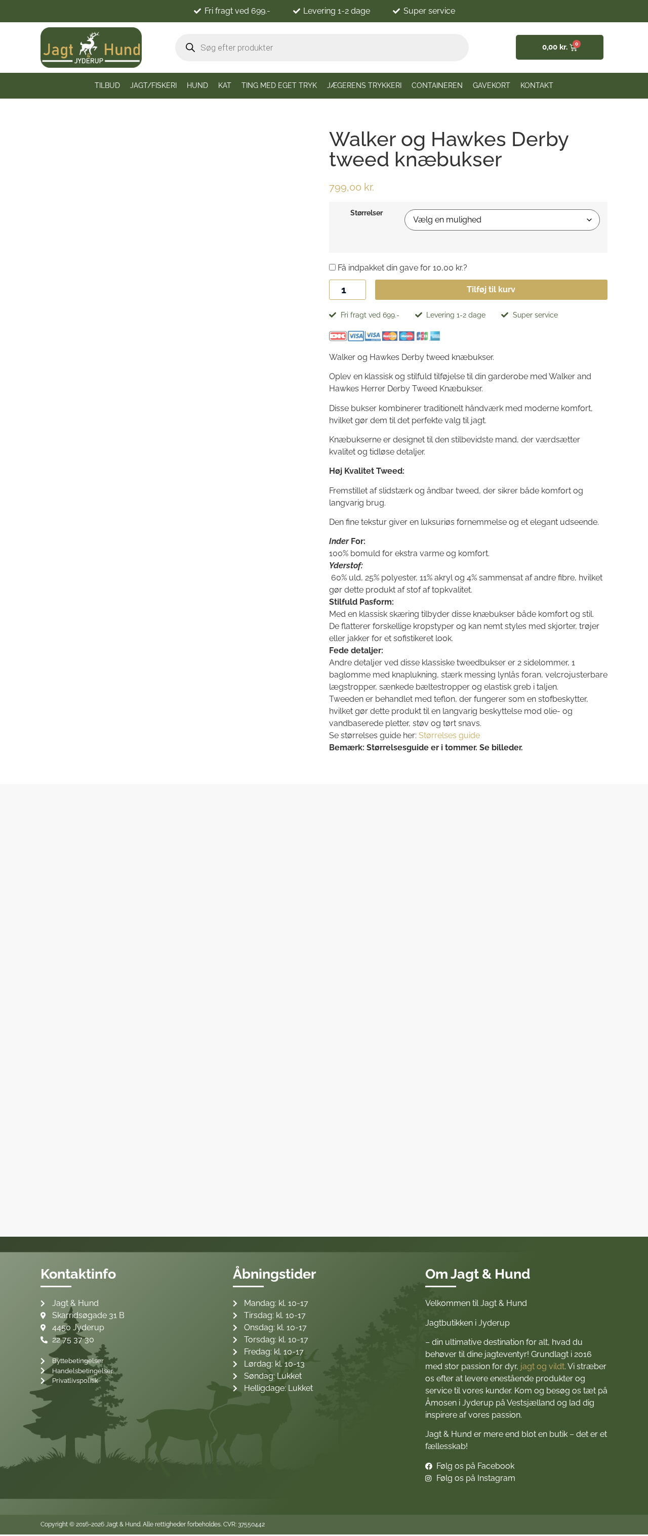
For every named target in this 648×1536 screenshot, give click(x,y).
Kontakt (536, 85)
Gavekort (491, 85)
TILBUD (107, 85)
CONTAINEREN (437, 85)
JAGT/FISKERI (153, 85)
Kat (224, 85)
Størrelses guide (449, 735)
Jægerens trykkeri (364, 85)
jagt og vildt (542, 1366)
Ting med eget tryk (279, 85)
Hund (197, 85)
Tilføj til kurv (491, 289)
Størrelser (366, 212)
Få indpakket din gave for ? (401, 268)
